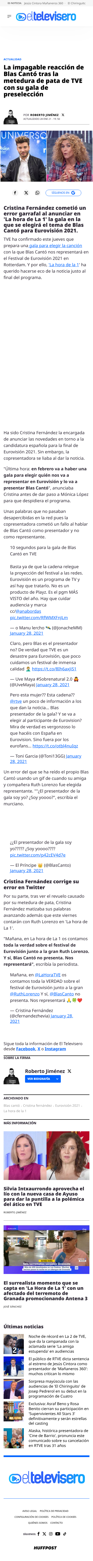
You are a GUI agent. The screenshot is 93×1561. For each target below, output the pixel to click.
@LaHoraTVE (48, 975)
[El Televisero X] (44, 1534)
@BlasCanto (62, 994)
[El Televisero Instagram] (50, 1534)
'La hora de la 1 (64, 265)
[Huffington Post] (45, 1548)
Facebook (26, 1048)
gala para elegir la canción (55, 246)
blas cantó (12, 1106)
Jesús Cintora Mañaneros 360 (44, 3)
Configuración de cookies (32, 1516)
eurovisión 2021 (67, 1106)
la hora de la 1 (15, 1111)
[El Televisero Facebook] (38, 1534)
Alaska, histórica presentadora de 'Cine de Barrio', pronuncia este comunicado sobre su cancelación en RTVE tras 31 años (59, 1438)
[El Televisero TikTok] (64, 1534)
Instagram (55, 1048)
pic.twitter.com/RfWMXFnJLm (39, 618)
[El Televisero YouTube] (57, 1534)
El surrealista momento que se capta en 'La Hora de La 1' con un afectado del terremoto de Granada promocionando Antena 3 (46, 1291)
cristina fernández (37, 1106)
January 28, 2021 (26, 633)
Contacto (56, 1522)
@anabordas (28, 611)
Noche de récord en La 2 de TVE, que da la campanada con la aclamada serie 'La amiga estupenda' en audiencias (57, 1344)
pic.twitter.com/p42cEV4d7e (38, 855)
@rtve (16, 701)
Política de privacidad (54, 1511)
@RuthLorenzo (25, 994)
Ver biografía (38, 1079)
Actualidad (12, 59)
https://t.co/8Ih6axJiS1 (54, 669)
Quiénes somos (37, 1522)
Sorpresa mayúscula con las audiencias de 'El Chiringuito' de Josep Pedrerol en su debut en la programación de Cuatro (57, 1388)
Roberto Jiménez (44, 115)
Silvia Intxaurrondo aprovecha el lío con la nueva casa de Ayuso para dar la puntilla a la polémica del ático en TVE (44, 1196)
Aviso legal (29, 1511)
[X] (63, 115)
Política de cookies (64, 1516)
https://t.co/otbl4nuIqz (55, 746)
